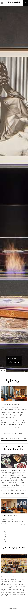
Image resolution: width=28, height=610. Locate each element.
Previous (1, 370)
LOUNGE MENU (14, 427)
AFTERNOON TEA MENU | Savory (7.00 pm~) (14, 438)
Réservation (14, 362)
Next (4, 370)
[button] (2, 3)
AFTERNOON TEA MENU (14, 433)
